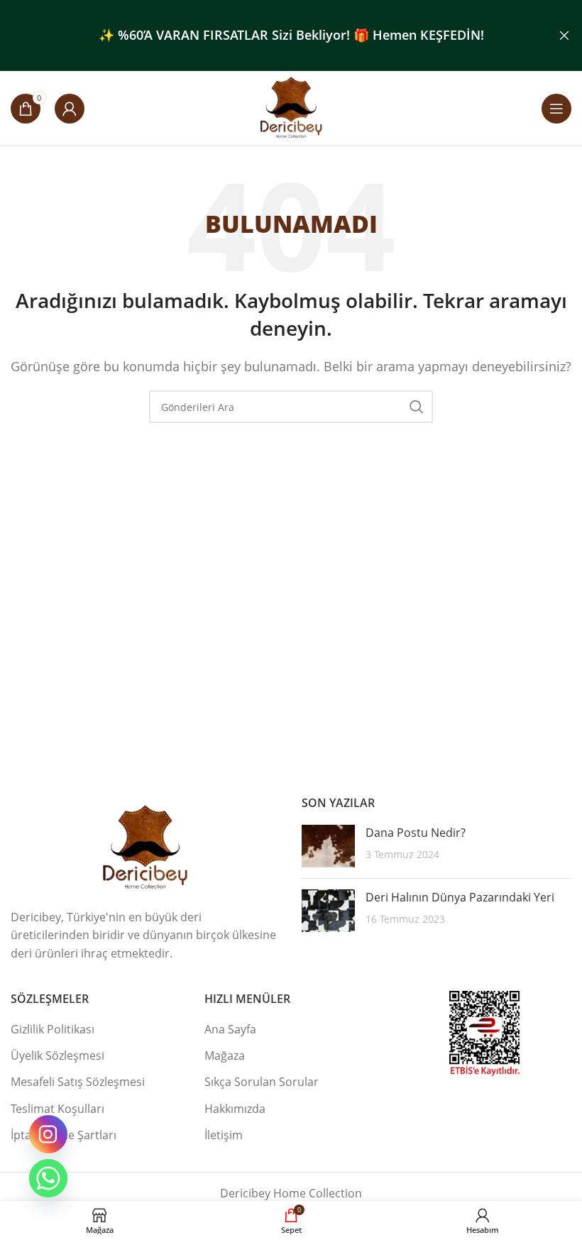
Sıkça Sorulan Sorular (261, 1082)
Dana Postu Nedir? (416, 832)
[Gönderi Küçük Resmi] (328, 846)
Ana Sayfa (230, 1029)
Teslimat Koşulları (57, 1108)
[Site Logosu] (291, 107)
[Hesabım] (70, 108)
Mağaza (224, 1055)
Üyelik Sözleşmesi (57, 1055)
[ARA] (416, 406)
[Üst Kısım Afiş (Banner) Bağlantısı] (269, 35)
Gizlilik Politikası (52, 1029)
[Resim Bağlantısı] (145, 847)
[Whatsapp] (48, 1178)
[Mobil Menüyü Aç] (556, 108)
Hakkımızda (234, 1108)
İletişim (223, 1135)
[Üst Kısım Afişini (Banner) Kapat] (564, 35)
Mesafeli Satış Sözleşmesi (78, 1082)
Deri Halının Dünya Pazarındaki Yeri (460, 897)
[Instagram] (48, 1134)
